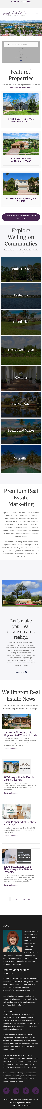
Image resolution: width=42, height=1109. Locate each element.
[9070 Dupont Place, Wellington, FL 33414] (21, 183)
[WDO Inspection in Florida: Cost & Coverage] (16, 766)
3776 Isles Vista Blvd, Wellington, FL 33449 (21, 160)
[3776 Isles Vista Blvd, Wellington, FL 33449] (21, 144)
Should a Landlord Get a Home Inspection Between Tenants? (19, 869)
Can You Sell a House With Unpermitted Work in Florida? (21, 734)
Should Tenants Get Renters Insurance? (20, 823)
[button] (21, 217)
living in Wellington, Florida (28, 1058)
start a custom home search (21, 87)
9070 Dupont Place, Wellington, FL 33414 (21, 199)
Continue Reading (12, 748)
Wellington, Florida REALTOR (24, 1038)
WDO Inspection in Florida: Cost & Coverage (19, 778)
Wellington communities (26, 1073)
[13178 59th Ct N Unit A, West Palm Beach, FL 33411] (21, 104)
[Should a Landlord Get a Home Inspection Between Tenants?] (16, 856)
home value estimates (12, 1076)
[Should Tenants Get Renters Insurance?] (16, 811)
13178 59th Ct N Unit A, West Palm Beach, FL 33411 (21, 120)
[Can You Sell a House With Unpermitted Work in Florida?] (16, 722)
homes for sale (9, 1061)
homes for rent (21, 1061)
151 (24, 899)
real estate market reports (13, 1064)
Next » (30, 899)
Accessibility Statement (16, 1005)
